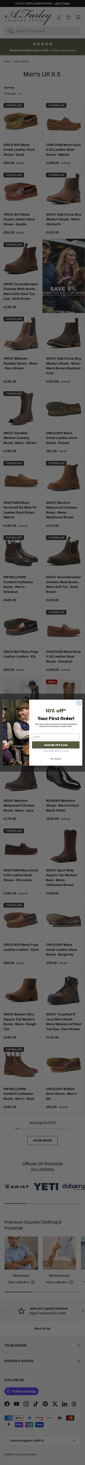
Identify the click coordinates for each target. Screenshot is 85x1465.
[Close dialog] (79, 703)
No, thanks (56, 758)
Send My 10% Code (56, 745)
